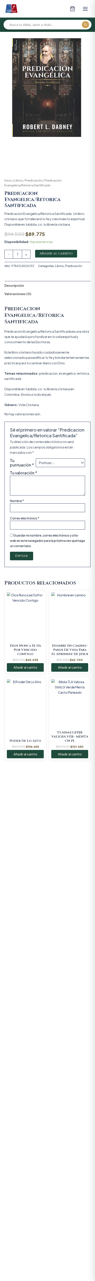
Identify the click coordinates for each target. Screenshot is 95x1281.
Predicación (33, 180)
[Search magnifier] (85, 24)
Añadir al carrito (56, 253)
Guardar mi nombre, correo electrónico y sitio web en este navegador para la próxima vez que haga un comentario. (47, 540)
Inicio (8, 180)
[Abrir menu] (85, 8)
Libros (18, 180)
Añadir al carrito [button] (25, 667)
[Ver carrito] (72, 9)
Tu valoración (23, 472)
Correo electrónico (24, 518)
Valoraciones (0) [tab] (17, 294)
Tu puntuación (22, 462)
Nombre (17, 501)
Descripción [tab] (14, 285)
